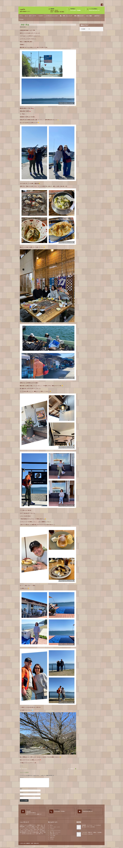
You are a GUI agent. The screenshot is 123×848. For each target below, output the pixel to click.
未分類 (21, 766)
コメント (22, 777)
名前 (21, 788)
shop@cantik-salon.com (94, 10)
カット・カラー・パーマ (30, 15)
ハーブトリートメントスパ (52, 15)
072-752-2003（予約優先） (75, 10)
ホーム (21, 15)
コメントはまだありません (32, 27)
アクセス (21, 19)
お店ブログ (96, 15)
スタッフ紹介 (89, 15)
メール (21, 792)
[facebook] (102, 5)
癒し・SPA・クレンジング (66, 15)
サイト (21, 796)
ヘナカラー (40, 15)
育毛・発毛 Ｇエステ (79, 15)
